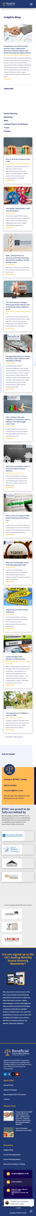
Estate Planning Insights (22, 163)
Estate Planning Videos (12, 1159)
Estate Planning (24, 55)
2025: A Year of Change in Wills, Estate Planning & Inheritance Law (18, 518)
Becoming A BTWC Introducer (15, 1094)
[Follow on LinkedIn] (5, 1074)
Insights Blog (8, 1150)
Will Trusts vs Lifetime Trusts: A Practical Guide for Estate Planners (18, 469)
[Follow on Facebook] (9, 1074)
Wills (7, 313)
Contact (7, 1099)
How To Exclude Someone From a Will (23, 1129)
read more (7, 79)
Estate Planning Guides (12, 1154)
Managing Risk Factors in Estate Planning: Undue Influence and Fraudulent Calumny (18, 358)
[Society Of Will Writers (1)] (13, 840)
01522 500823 (17, 1182)
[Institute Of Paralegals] (12, 881)
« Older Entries (13, 737)
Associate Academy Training (14, 1164)
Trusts (17, 473)
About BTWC (9, 1085)
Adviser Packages (10, 1090)
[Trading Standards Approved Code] (12, 868)
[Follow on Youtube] (17, 1074)
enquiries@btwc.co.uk (13, 791)
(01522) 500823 (10, 785)
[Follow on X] (13, 1074)
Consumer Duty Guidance (11, 55)
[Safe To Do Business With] (12, 854)
